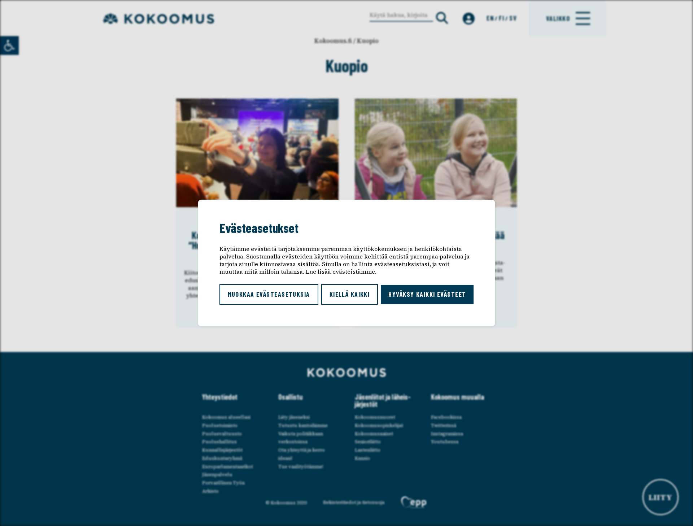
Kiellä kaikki (350, 294)
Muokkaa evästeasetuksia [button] (269, 294)
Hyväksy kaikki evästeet (427, 294)
